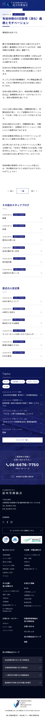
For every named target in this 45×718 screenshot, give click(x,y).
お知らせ (6, 623)
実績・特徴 (27, 558)
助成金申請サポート (30, 569)
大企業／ (32, 550)
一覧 (22, 191)
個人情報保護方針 (12, 715)
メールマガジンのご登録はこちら (22, 530)
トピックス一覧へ (22, 440)
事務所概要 (6, 555)
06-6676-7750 (11, 506)
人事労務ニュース (30, 592)
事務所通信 (33, 606)
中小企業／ (8, 584)
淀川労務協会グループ (32, 636)
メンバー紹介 (7, 558)
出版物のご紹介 (8, 572)
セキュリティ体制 (8, 565)
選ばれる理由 (7, 562)
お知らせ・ (10, 618)
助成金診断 (27, 602)
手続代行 (27, 562)
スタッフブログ (18, 14)
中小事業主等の (8, 610)
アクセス (5, 576)
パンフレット (29, 631)
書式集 (26, 588)
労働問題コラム (29, 595)
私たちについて (9, 550)
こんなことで (32, 555)
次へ (33, 191)
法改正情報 (27, 599)
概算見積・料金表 (8, 569)
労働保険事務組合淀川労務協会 (31, 619)
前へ (12, 191)
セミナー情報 (7, 627)
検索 (25, 642)
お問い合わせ (29, 626)
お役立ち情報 (29, 583)
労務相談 (27, 565)
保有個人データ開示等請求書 (29, 715)
